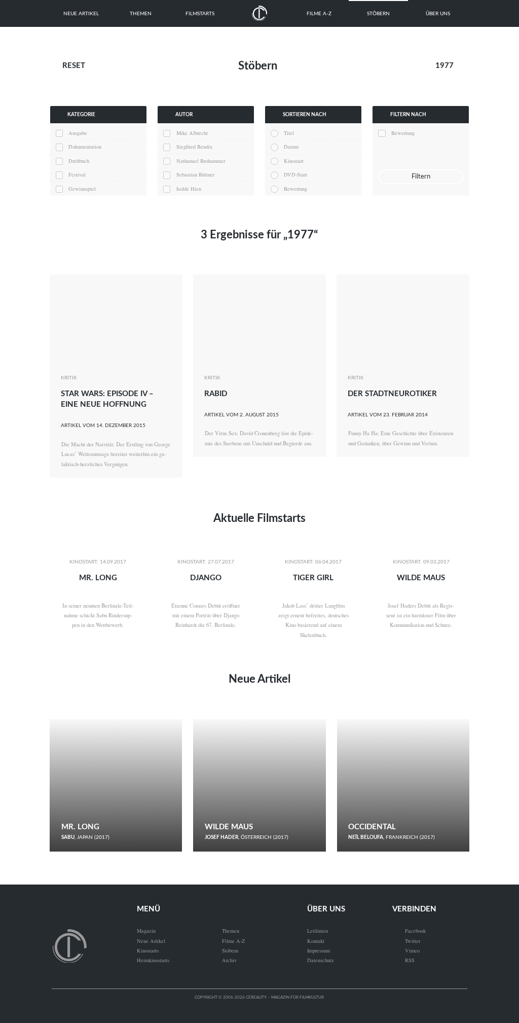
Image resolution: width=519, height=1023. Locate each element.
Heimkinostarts (153, 960)
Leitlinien (317, 930)
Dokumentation (84, 146)
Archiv (229, 960)
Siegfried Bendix (194, 146)
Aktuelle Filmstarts (259, 518)
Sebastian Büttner (195, 174)
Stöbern (378, 13)
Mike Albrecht (192, 132)
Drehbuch (78, 160)
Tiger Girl (313, 578)
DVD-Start (295, 174)
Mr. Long (98, 578)
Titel (289, 132)
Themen (141, 13)
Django (205, 578)
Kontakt (315, 940)
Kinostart (294, 160)
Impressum (318, 950)
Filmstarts (200, 13)
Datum (291, 146)
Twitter (406, 940)
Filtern (421, 176)
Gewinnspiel (82, 188)
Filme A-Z (319, 13)
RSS (403, 960)
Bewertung (295, 188)
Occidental (372, 827)
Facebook (409, 930)
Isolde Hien (188, 188)
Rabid (215, 394)
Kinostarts (148, 950)
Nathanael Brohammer (200, 160)
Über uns (438, 13)
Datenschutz (320, 960)
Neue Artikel (81, 13)
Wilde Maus (421, 578)
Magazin (146, 930)
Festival (77, 174)
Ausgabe (77, 132)
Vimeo (406, 950)
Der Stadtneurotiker (392, 394)
